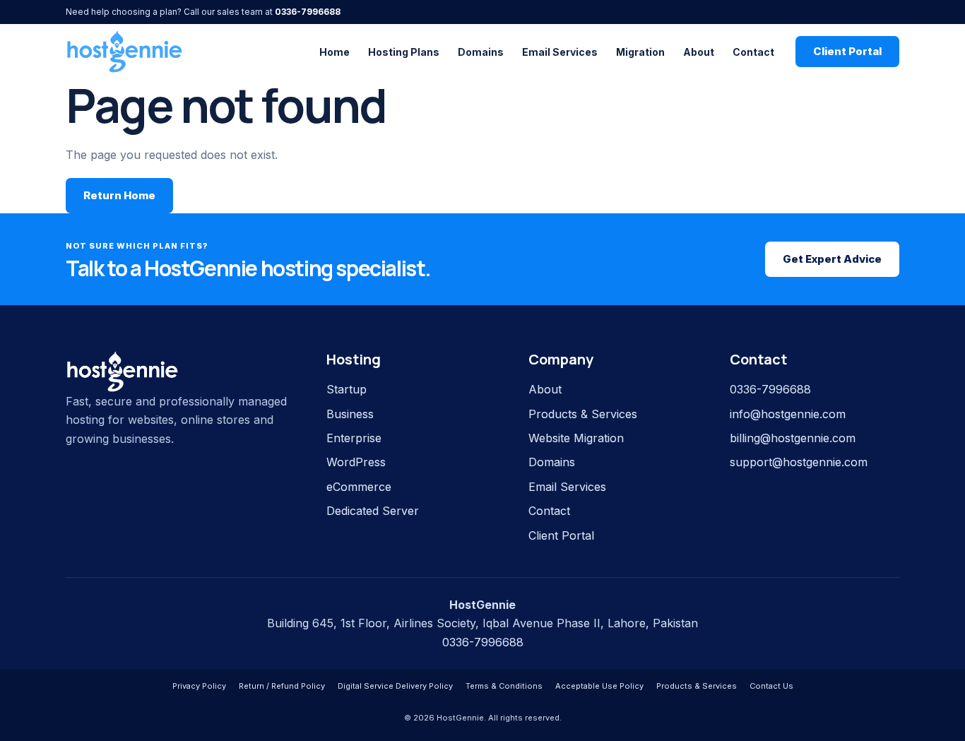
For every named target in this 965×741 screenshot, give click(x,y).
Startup (346, 389)
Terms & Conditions (504, 686)
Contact (753, 52)
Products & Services (582, 414)
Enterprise (353, 438)
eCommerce (358, 487)
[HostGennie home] (124, 51)
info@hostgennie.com (788, 414)
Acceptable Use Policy (599, 686)
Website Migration (576, 438)
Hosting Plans (403, 52)
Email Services (560, 52)
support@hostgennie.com (799, 462)
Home (334, 52)
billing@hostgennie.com (793, 438)
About (698, 52)
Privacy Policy (199, 686)
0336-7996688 (308, 11)
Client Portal (847, 51)
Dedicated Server (372, 511)
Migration (640, 52)
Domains (481, 52)
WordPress (356, 462)
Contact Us (771, 686)
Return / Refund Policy (282, 686)
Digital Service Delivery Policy (395, 686)
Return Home (119, 195)
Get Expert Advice (832, 259)
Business (350, 414)
